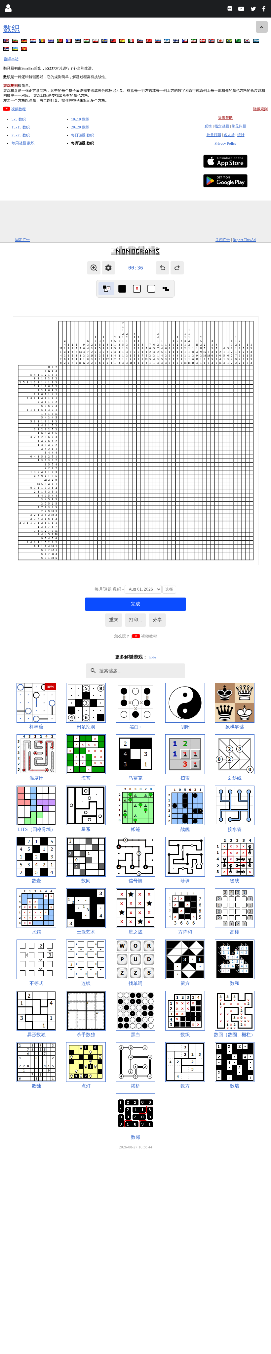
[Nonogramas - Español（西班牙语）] (123, 42)
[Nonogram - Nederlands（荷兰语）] (33, 42)
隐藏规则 (260, 109)
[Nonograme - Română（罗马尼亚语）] (42, 42)
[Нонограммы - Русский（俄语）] (158, 42)
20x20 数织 (80, 127)
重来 (113, 619)
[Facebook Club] (265, 10)
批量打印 (214, 135)
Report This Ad (244, 240)
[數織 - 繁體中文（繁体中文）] (114, 42)
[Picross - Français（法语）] (69, 42)
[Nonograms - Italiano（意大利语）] (132, 42)
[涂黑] (122, 288)
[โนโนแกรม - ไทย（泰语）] (51, 42)
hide (152, 657)
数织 (11, 28)
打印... (135, 619)
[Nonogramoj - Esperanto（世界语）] (239, 42)
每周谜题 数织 (23, 143)
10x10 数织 (80, 119)
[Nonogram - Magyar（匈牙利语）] (87, 42)
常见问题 (239, 126)
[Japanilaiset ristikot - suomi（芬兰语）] (176, 42)
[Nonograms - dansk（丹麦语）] (203, 42)
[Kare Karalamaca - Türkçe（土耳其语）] (149, 42)
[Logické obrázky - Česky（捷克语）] (185, 42)
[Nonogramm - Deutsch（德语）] (24, 42)
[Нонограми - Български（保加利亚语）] (15, 42)
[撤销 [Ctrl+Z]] (162, 267)
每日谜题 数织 (82, 135)
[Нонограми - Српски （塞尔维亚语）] (7, 50)
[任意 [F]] (166, 288)
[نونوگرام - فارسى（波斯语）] (194, 42)
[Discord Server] (230, 10)
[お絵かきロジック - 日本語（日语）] (221, 42)
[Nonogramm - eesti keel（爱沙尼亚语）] (78, 42)
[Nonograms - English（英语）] (7, 42)
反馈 (208, 126)
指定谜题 (221, 126)
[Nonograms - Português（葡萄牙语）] (60, 42)
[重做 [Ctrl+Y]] (177, 267)
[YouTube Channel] (242, 10)
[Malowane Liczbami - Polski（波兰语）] (96, 42)
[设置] (108, 267)
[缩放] (93, 267)
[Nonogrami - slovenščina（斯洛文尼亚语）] (140, 42)
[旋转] (106, 288)
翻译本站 (11, 59)
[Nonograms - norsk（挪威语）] (212, 42)
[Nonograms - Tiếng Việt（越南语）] (24, 50)
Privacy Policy (225, 143)
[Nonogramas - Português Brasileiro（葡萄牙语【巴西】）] (230, 42)
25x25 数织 (21, 135)
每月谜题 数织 (82, 143)
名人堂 (229, 135)
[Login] (8, 10)
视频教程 (18, 109)
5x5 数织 (19, 119)
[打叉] (136, 288)
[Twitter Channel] (253, 10)
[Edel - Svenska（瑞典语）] (105, 42)
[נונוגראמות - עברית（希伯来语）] (167, 42)
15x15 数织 (21, 127)
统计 (241, 135)
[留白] (151, 288)
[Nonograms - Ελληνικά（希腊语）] (256, 42)
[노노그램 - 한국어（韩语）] (248, 42)
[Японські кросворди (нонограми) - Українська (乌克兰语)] (15, 50)
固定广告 (22, 240)
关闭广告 (222, 240)
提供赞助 (225, 118)
